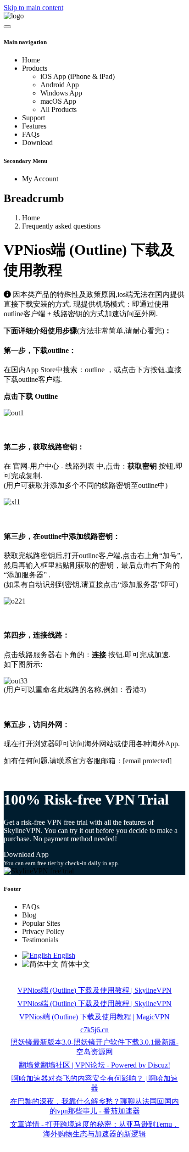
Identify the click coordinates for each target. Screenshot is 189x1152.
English (63, 955)
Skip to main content (33, 7)
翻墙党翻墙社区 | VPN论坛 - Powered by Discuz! (94, 1065)
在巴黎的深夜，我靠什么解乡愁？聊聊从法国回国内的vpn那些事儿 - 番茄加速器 (94, 1106)
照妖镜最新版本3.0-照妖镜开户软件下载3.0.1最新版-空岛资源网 (94, 1047)
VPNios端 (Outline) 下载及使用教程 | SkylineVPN (94, 990)
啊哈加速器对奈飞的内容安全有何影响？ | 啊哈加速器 (94, 1083)
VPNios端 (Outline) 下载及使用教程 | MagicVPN (94, 1017)
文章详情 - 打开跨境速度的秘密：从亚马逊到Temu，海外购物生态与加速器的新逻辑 (94, 1129)
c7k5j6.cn (94, 1030)
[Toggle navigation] (7, 26)
